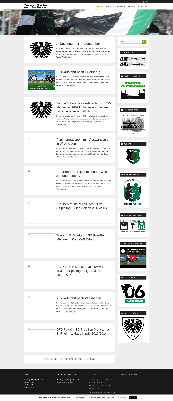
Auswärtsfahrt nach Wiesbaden (78, 298)
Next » (92, 359)
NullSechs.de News (129, 375)
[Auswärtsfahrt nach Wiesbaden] (41, 306)
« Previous (48, 359)
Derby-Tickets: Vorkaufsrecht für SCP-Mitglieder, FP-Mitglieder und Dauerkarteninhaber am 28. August (83, 107)
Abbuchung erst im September (78, 43)
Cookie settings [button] (121, 398)
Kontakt (130, 6)
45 (87, 359)
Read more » (66, 57)
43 (80, 359)
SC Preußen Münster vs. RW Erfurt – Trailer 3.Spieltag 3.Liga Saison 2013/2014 (82, 271)
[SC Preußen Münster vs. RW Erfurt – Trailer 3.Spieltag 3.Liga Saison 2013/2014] (41, 275)
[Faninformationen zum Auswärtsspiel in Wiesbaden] (41, 148)
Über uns (109, 6)
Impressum (142, 6)
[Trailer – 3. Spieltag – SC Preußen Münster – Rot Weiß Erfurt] (41, 243)
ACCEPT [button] (133, 398)
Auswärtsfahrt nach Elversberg (78, 72)
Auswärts (120, 6)
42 (75, 359)
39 (61, 359)
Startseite (98, 6)
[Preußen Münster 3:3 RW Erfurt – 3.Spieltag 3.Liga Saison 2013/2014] (41, 212)
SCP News (93, 375)
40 (66, 359)
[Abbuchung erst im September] (41, 50)
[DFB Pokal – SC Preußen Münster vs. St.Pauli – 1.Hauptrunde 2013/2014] (41, 338)
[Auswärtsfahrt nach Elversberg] (41, 80)
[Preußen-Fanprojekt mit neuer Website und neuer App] (41, 180)
